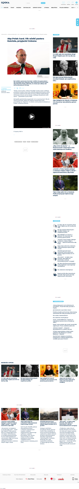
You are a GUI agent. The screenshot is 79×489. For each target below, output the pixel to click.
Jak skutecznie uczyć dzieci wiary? (62, 310)
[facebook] (77, 20)
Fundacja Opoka (7, 474)
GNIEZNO (28, 141)
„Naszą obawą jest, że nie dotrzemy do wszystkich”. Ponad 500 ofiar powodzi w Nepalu (64, 306)
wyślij (23, 88)
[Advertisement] (39, 19)
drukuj (20, 88)
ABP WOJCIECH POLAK (18, 141)
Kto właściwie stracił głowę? (60, 317)
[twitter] (77, 22)
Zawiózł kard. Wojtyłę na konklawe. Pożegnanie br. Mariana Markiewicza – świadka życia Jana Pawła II (63, 337)
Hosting (72, 474)
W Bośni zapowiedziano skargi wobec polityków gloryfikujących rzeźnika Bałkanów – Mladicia (63, 333)
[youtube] (77, 24)
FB (15, 88)
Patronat (59, 474)
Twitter (17, 88)
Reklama (46, 474)
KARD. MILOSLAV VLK (34, 141)
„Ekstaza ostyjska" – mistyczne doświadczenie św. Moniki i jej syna (62, 328)
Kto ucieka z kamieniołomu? (60, 315)
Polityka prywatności (19, 474)
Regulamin (32, 474)
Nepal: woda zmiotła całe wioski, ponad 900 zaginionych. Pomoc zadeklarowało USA (65, 325)
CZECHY (24, 141)
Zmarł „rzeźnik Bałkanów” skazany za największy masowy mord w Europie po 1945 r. (63, 321)
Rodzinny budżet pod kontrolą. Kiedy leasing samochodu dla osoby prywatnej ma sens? (65, 312)
